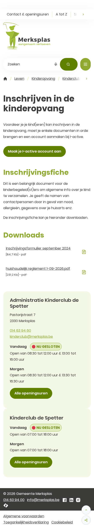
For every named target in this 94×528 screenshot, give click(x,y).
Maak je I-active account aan (34, 151)
